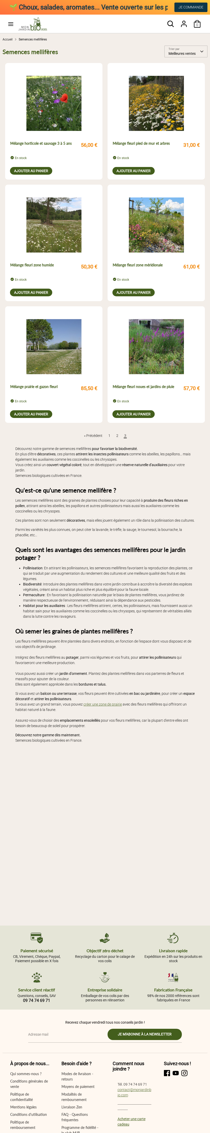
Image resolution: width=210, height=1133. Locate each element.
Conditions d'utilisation (28, 1114)
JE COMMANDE (190, 7)
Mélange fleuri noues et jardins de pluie (143, 386)
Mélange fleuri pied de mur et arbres (141, 143)
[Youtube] (176, 1073)
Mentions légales (23, 1107)
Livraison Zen (71, 1107)
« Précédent (93, 436)
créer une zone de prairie (102, 704)
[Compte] (184, 21)
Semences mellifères (33, 39)
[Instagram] (184, 1073)
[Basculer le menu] (11, 24)
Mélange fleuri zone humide (32, 265)
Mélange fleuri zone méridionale (138, 265)
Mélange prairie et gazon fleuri (34, 386)
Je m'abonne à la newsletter (145, 1034)
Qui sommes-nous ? (25, 1074)
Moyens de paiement (77, 1086)
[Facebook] (167, 1073)
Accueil (8, 39)
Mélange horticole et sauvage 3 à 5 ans (41, 143)
